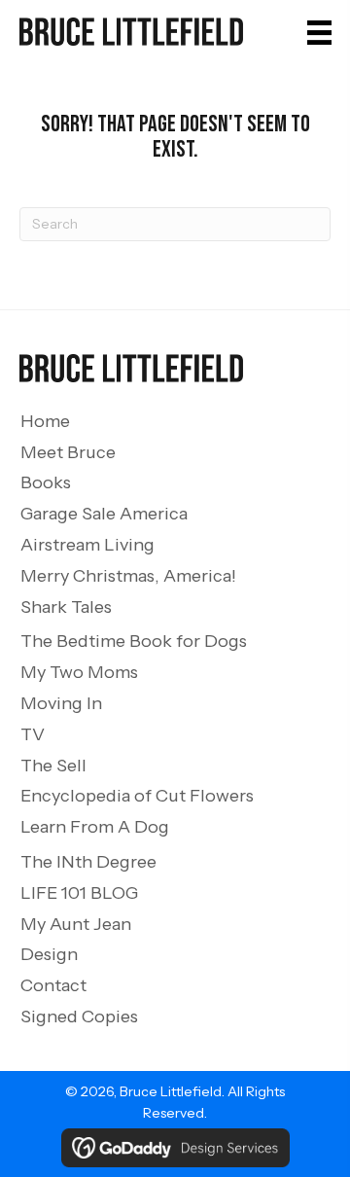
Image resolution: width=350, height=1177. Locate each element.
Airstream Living (87, 544)
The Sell (53, 765)
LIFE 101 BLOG (79, 893)
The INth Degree (88, 862)
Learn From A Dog (94, 827)
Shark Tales (66, 607)
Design (49, 954)
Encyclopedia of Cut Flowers (137, 795)
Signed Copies (79, 1016)
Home (45, 421)
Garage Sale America (104, 513)
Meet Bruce (68, 452)
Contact (53, 985)
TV (32, 734)
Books (45, 482)
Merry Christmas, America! (128, 576)
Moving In (61, 703)
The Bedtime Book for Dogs (133, 641)
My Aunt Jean (75, 924)
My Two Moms (79, 672)
